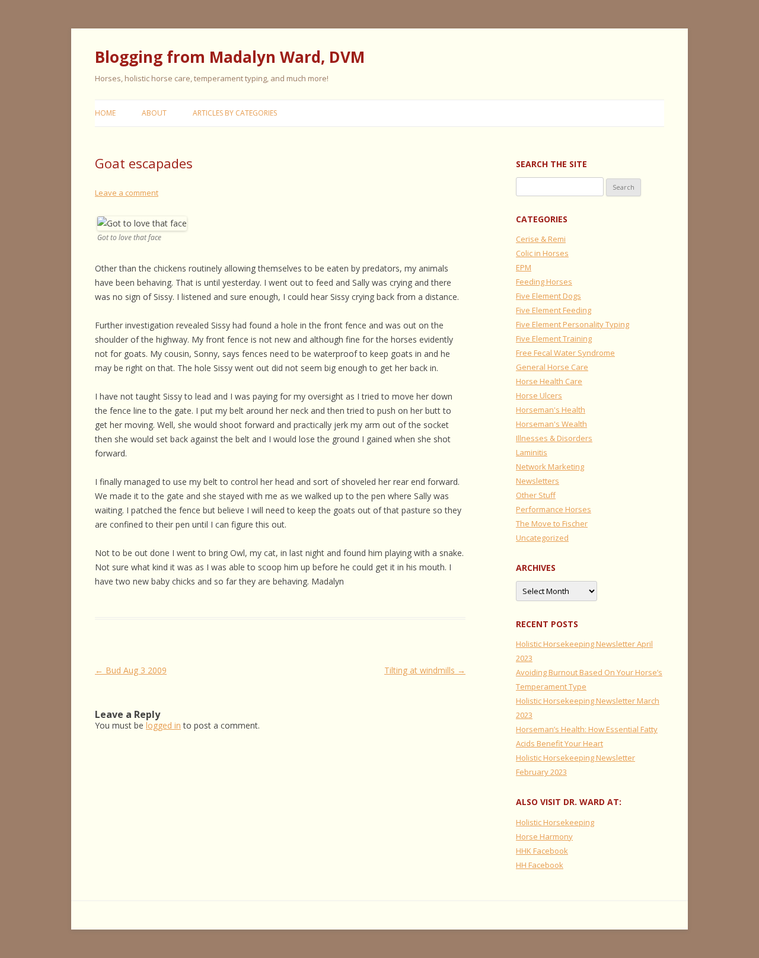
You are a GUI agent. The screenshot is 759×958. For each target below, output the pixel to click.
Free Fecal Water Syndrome (565, 352)
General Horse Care (552, 367)
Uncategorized (542, 537)
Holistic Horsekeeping (555, 822)
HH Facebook (539, 865)
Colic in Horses (542, 253)
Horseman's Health (550, 409)
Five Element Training (554, 338)
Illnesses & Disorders (554, 438)
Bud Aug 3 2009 (131, 670)
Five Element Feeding (553, 310)
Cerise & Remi (541, 239)
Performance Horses (553, 509)
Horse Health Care (549, 381)
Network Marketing (550, 466)
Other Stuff (536, 495)
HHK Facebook (542, 850)
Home (105, 113)
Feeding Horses (544, 281)
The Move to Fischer (552, 523)
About (154, 113)
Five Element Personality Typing (572, 324)
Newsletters (537, 480)
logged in (163, 725)
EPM (523, 267)
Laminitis (531, 452)
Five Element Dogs (548, 295)
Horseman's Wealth (551, 424)
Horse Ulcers (539, 395)
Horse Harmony (544, 836)
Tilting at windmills (424, 670)
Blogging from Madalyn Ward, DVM (230, 57)
